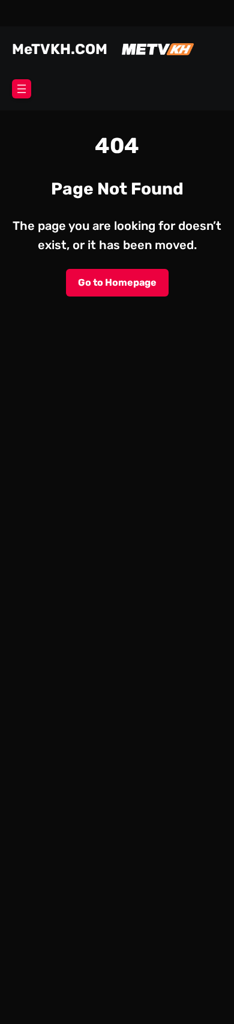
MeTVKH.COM (59, 49)
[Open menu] (21, 88)
